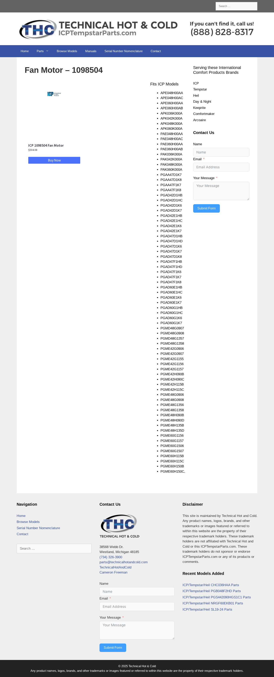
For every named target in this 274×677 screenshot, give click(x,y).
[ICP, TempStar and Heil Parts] (137, 28)
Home (25, 51)
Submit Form (206, 208)
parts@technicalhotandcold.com (123, 562)
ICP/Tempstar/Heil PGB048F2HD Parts (212, 591)
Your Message (203, 178)
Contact (156, 51)
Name (197, 144)
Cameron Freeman (113, 572)
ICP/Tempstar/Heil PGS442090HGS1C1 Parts (217, 597)
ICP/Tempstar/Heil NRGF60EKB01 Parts (213, 603)
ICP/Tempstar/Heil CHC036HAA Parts (211, 585)
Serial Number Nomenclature (124, 51)
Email (197, 159)
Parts (40, 51)
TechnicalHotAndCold (115, 567)
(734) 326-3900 (110, 557)
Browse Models (67, 51)
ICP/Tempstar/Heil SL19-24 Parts (207, 609)
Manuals (90, 51)
